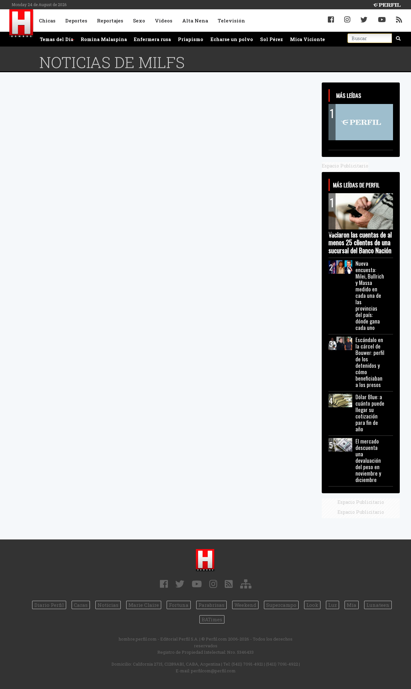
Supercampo (281, 605)
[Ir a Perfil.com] (386, 4)
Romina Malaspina (104, 39)
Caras (81, 605)
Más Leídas (348, 95)
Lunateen (377, 605)
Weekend (245, 605)
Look (312, 605)
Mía (351, 605)
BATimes (212, 619)
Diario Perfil (49, 605)
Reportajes (110, 20)
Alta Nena (195, 20)
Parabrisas (211, 605)
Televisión (231, 20)
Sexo (139, 20)
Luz (332, 605)
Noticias (108, 605)
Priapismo (190, 39)
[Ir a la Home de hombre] (22, 24)
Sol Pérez (271, 39)
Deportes (76, 20)
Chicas (47, 20)
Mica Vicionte (307, 39)
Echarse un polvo (232, 39)
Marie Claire (143, 605)
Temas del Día (56, 39)
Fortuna (178, 605)
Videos (163, 20)
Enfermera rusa (152, 39)
